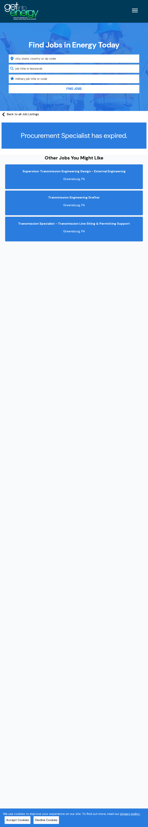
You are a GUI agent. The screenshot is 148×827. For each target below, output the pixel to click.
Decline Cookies (46, 820)
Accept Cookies (17, 820)
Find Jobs (74, 89)
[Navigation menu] (135, 10)
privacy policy (130, 814)
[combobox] (74, 58)
